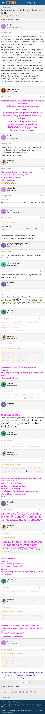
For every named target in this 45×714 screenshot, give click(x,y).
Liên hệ (3, 705)
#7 (43, 251)
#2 (43, 97)
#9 (43, 290)
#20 (43, 649)
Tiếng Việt (17, 702)
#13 (43, 411)
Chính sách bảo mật (28, 705)
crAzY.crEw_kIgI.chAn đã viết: (11, 348)
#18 (43, 587)
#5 (43, 196)
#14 (43, 440)
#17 (43, 533)
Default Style (7, 702)
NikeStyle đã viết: (7, 222)
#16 (43, 510)
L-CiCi (4, 16)
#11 (43, 344)
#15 (43, 460)
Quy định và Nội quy (14, 705)
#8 (43, 271)
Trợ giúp (38, 705)
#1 (43, 33)
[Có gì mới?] (38, 3)
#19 (43, 607)
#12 (43, 391)
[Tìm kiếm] (42, 3)
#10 (43, 318)
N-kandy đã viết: (7, 538)
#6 (43, 218)
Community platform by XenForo (18, 710)
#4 (43, 168)
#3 (43, 144)
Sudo (11, 712)
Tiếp (22, 682)
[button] (2, 2)
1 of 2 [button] (16, 682)
